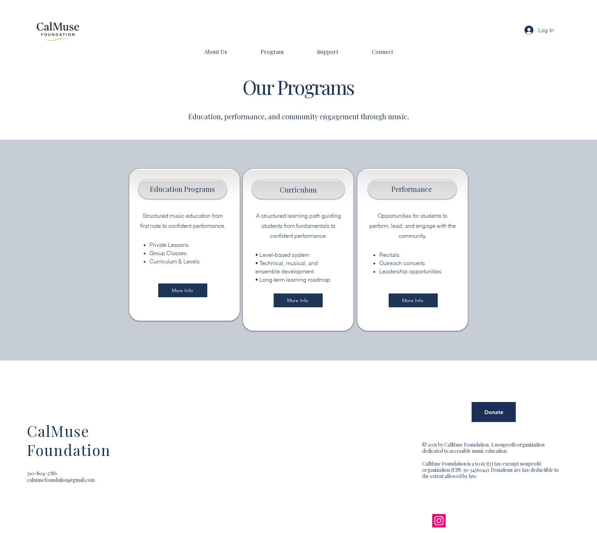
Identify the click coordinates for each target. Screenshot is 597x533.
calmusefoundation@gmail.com (61, 480)
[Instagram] (439, 520)
